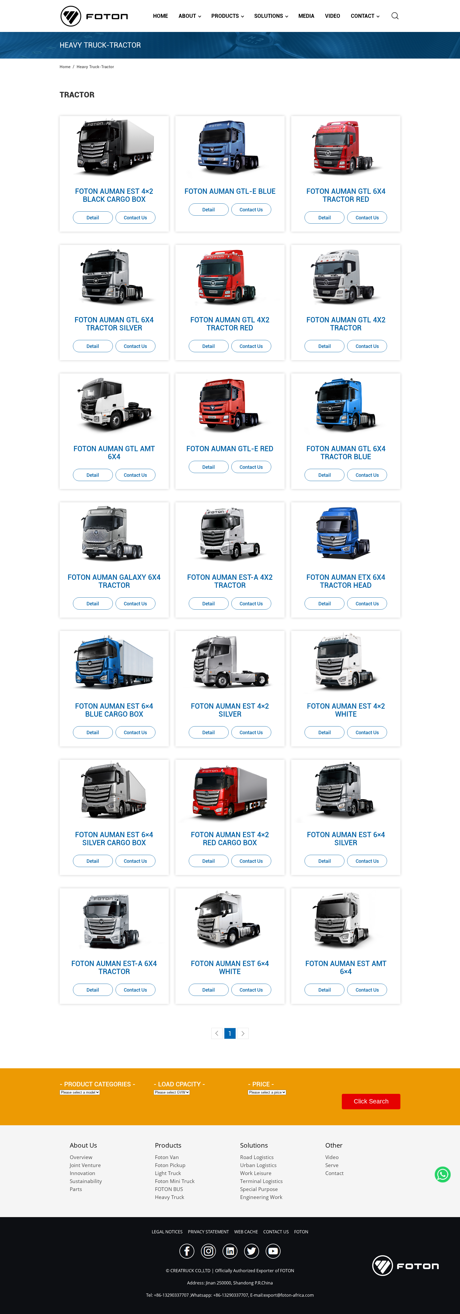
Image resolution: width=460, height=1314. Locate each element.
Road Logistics (257, 1157)
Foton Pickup (170, 1165)
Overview (81, 1157)
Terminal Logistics (261, 1181)
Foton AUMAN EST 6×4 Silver (346, 839)
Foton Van (167, 1157)
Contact (362, 16)
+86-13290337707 (171, 1295)
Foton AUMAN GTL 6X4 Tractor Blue (345, 453)
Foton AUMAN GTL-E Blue (230, 191)
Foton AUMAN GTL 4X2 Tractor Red (229, 324)
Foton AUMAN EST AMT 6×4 (346, 967)
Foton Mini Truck (175, 1181)
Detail (93, 217)
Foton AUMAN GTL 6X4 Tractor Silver (114, 324)
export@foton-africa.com (289, 1295)
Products (225, 16)
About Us (83, 1145)
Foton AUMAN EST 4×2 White (346, 710)
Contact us (276, 1232)
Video (332, 16)
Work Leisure (256, 1173)
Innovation (82, 1173)
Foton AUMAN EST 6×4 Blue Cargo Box (114, 710)
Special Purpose (259, 1189)
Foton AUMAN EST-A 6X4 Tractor (114, 967)
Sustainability (86, 1181)
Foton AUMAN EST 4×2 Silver (230, 710)
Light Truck (168, 1173)
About (187, 16)
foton (301, 1232)
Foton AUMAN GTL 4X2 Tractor (345, 324)
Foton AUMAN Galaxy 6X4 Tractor (114, 581)
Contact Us (135, 217)
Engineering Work (261, 1197)
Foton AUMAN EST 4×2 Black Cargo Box (114, 195)
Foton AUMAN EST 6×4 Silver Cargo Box (114, 839)
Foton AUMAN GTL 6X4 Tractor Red (345, 195)
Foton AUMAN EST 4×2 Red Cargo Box (230, 839)
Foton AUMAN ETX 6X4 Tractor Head (345, 581)
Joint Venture (85, 1165)
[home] (94, 16)
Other (334, 1145)
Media (306, 16)
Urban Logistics (258, 1165)
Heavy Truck (169, 1197)
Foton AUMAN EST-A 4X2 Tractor (230, 581)
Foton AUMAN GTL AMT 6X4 (114, 453)
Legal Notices (167, 1232)
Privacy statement (208, 1232)
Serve (332, 1165)
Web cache (246, 1232)
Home (160, 16)
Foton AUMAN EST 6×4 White (230, 967)
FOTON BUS (169, 1189)
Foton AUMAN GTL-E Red (229, 449)
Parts (76, 1189)
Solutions (268, 16)
